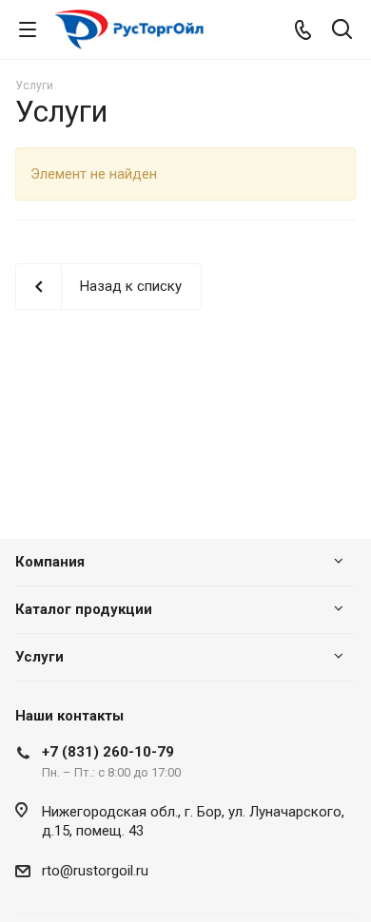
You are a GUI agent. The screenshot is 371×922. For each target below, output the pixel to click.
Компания (50, 561)
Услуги (39, 656)
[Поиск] (342, 31)
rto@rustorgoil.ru (95, 870)
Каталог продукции (83, 609)
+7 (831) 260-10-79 (108, 751)
